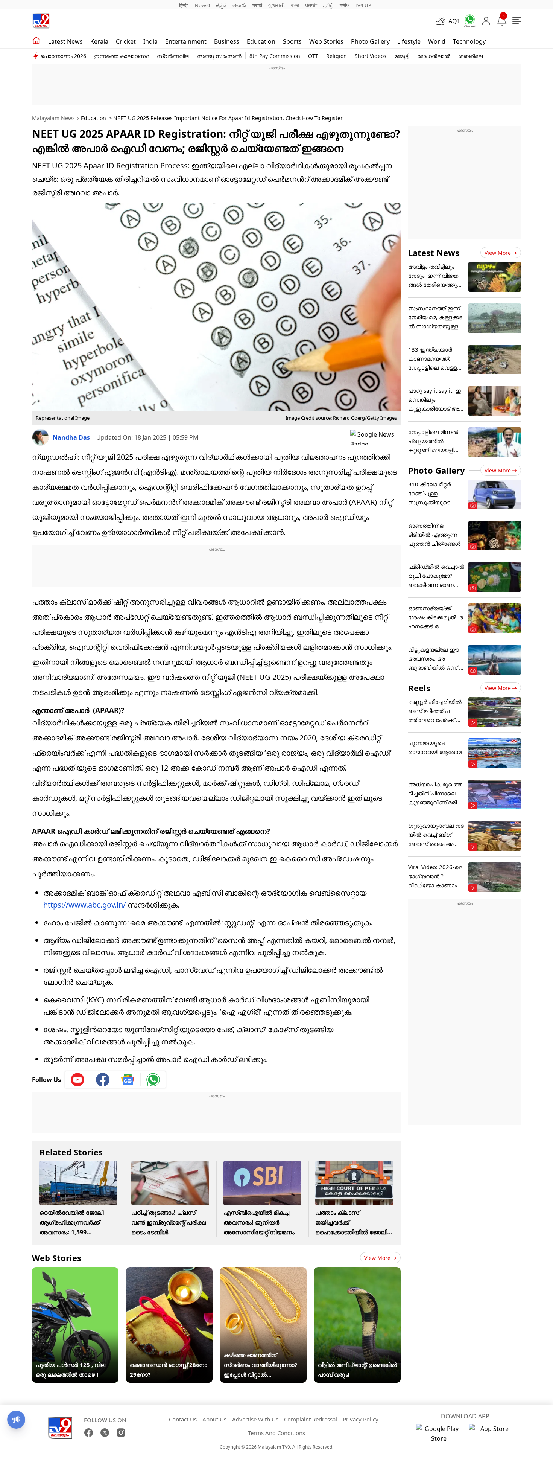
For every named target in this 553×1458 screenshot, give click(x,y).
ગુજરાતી (276, 5)
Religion (336, 55)
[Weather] (442, 21)
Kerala (99, 41)
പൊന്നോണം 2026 (63, 55)
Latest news (65, 41)
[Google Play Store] (438, 1433)
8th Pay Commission (274, 55)
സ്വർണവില (173, 55)
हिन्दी (184, 5)
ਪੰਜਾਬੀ (311, 5)
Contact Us (183, 1419)
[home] (36, 40)
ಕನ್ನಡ (221, 5)
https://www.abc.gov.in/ (84, 905)
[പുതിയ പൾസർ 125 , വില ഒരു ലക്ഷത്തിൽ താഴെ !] (75, 1272)
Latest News (433, 252)
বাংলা (295, 5)
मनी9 (344, 5)
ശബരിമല (470, 55)
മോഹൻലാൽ (433, 55)
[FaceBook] (88, 1432)
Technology (469, 41)
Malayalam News (53, 118)
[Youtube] (77, 1079)
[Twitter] (104, 1432)
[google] (375, 437)
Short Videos (370, 55)
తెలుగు (239, 5)
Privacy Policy (360, 1419)
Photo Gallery (370, 41)
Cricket (126, 41)
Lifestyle (409, 41)
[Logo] (41, 21)
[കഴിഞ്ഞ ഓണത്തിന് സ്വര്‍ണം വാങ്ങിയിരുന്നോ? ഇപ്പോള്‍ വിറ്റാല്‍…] (263, 1272)
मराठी (257, 5)
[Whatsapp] (467, 20)
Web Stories (326, 41)
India (150, 41)
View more (377, 1257)
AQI (453, 21)
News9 (202, 5)
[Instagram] (121, 1432)
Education (261, 41)
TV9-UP (363, 5)
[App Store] (491, 1433)
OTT (313, 55)
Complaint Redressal (310, 1419)
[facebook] (102, 1079)
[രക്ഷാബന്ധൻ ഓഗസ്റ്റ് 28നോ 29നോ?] (169, 1272)
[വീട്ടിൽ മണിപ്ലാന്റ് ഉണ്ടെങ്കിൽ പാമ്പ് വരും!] (357, 1272)
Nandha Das (72, 437)
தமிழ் (328, 5)
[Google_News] (128, 1079)
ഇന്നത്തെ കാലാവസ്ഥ (121, 55)
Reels (419, 687)
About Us (214, 1419)
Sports (292, 41)
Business (226, 41)
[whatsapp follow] (153, 1079)
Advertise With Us (255, 1419)
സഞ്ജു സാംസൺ (219, 55)
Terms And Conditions (276, 1433)
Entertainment (186, 41)
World (436, 41)
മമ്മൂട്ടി (401, 55)
